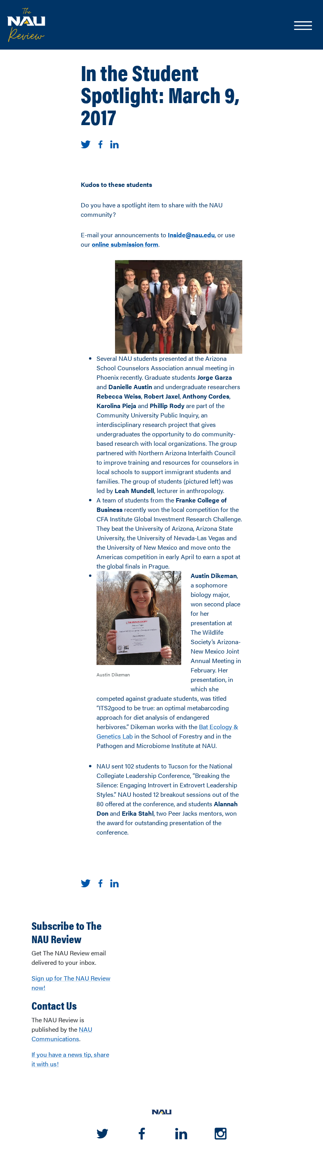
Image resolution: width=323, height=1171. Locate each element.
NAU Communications (62, 1034)
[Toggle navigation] (302, 26)
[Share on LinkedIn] (114, 143)
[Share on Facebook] (100, 143)
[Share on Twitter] (86, 143)
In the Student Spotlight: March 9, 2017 (160, 94)
